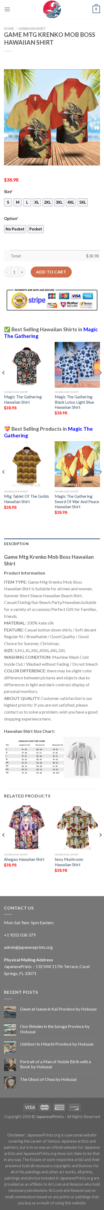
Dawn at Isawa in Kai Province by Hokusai (58, 1008)
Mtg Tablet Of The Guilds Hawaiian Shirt (26, 499)
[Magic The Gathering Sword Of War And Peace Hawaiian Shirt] (77, 464)
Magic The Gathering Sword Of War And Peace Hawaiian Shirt (77, 501)
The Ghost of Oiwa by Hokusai (48, 1079)
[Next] (100, 383)
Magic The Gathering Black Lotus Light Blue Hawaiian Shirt (74, 402)
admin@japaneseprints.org (28, 947)
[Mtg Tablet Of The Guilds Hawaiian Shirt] (26, 464)
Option (11, 218)
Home (9, 28)
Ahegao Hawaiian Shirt (24, 859)
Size (8, 191)
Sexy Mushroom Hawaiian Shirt (69, 862)
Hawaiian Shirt (32, 28)
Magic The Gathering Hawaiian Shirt (23, 399)
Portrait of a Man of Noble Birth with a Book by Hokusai (55, 1064)
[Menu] (7, 9)
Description (16, 544)
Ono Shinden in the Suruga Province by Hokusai (55, 1029)
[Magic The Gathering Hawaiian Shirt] (26, 364)
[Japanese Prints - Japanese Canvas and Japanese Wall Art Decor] (52, 9)
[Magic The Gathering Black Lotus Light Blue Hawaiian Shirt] (77, 364)
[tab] (52, 543)
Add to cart (51, 271)
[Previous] (3, 383)
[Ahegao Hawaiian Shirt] (26, 827)
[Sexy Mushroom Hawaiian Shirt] (77, 827)
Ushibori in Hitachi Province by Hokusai (56, 1043)
